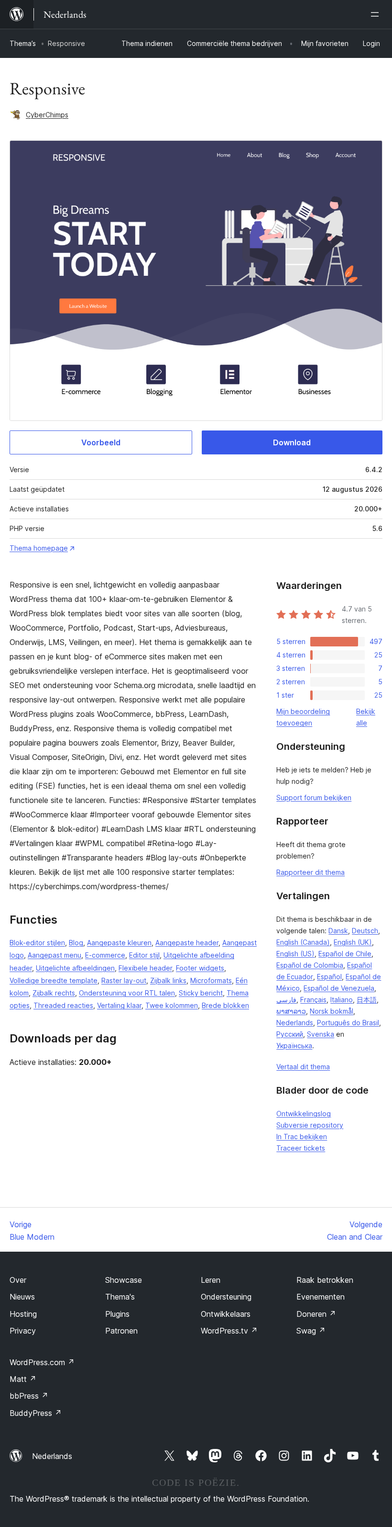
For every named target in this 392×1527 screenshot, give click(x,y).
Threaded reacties (63, 1005)
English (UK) (353, 942)
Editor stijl (144, 955)
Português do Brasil (348, 1022)
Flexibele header (145, 968)
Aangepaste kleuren (119, 943)
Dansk (338, 931)
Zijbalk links (168, 980)
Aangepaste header (186, 943)
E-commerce (105, 955)
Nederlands (294, 1022)
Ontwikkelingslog (303, 1113)
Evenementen (320, 1296)
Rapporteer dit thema (310, 872)
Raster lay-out (123, 980)
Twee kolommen (171, 1005)
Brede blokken (225, 1005)
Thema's (120, 1296)
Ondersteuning (226, 1296)
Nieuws (22, 1296)
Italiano (341, 999)
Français (313, 999)
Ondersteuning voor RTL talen (127, 993)
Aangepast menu (54, 955)
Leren (210, 1280)
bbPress (29, 1396)
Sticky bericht (201, 993)
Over (18, 1280)
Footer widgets (200, 968)
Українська (294, 1045)
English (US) (295, 954)
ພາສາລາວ (291, 1011)
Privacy (23, 1330)
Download (292, 442)
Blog (76, 943)
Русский (289, 1034)
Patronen (121, 1330)
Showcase (123, 1280)
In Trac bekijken (301, 1136)
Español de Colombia (309, 965)
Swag (311, 1330)
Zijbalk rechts (54, 993)
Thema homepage (39, 548)
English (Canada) (303, 942)
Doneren (316, 1314)
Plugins (117, 1314)
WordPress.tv (229, 1330)
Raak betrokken (324, 1280)
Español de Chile (344, 954)
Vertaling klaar (119, 1005)
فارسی (286, 999)
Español (329, 977)
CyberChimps (47, 115)
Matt (23, 1379)
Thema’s (23, 43)
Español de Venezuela (339, 988)
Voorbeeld (100, 442)
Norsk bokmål (331, 1011)
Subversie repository (309, 1125)
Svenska (320, 1034)
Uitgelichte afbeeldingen (75, 968)
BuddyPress (36, 1413)
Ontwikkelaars (225, 1314)
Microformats (211, 980)
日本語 (367, 999)
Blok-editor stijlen (37, 943)
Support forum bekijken (313, 797)
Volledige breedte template (54, 980)
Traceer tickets (300, 1148)
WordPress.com (42, 1362)
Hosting (23, 1314)
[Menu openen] (376, 14)
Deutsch (365, 931)
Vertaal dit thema (303, 1067)
